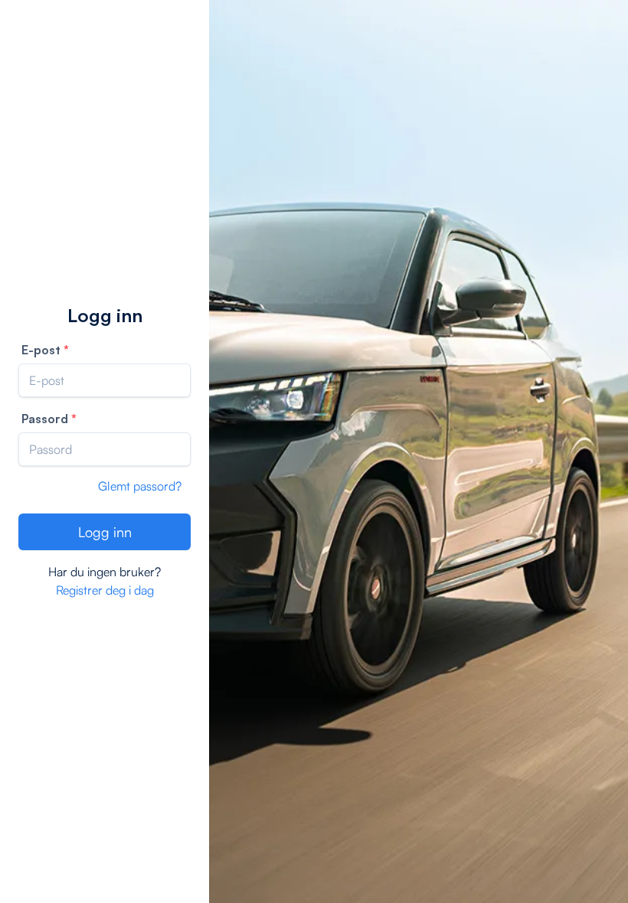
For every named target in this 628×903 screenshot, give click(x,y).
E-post (41, 349)
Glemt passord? (140, 486)
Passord (44, 418)
